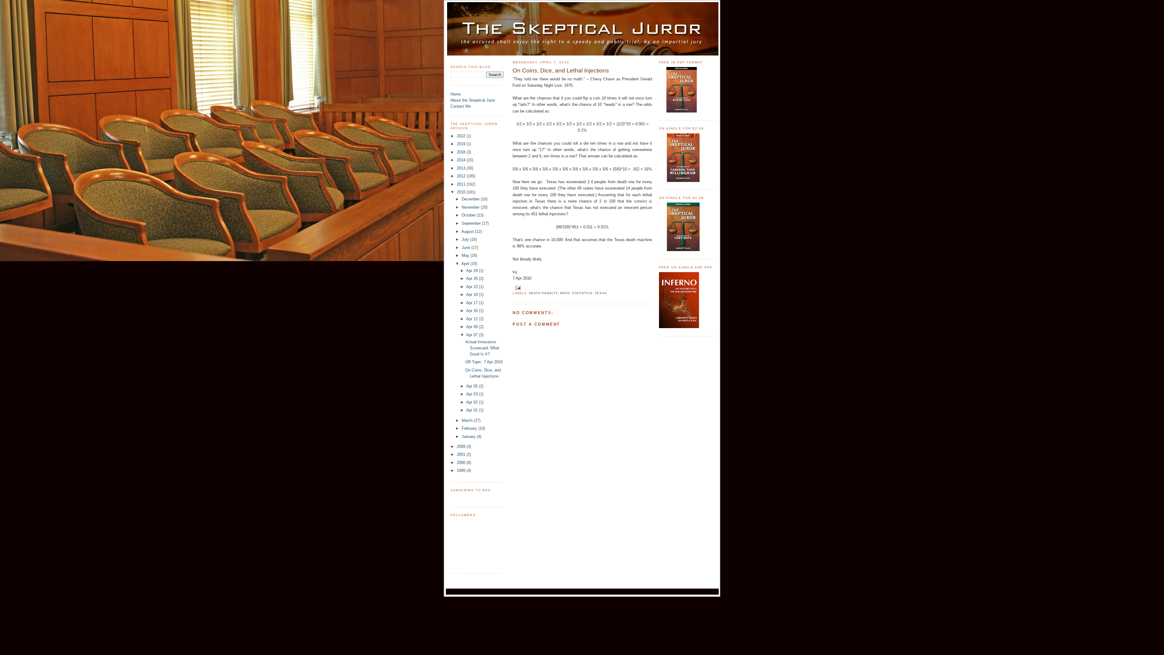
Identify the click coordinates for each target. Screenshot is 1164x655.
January (469, 436)
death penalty (543, 293)
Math (565, 293)
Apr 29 (472, 270)
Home (455, 94)
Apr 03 (472, 394)
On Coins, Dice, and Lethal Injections (561, 70)
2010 (462, 192)
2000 (462, 462)
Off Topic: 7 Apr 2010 (484, 362)
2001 (462, 454)
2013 (462, 168)
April (465, 263)
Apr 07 (472, 335)
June (466, 247)
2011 (462, 184)
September (472, 223)
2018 (462, 152)
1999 (462, 470)
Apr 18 (472, 294)
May (466, 255)
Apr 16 (472, 310)
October (469, 215)
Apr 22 (472, 286)
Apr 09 (472, 326)
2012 (462, 176)
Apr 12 (472, 319)
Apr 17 (472, 303)
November (471, 207)
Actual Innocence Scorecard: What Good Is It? (482, 348)
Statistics (582, 293)
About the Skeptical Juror (472, 100)
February (470, 428)
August (468, 231)
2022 (462, 136)
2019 (462, 144)
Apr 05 (472, 386)
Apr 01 (472, 410)
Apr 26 (472, 278)
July (466, 239)
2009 (462, 446)
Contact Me (460, 106)
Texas (601, 293)
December (471, 199)
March (468, 420)
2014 (462, 160)
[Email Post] (517, 287)
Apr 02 (472, 402)
